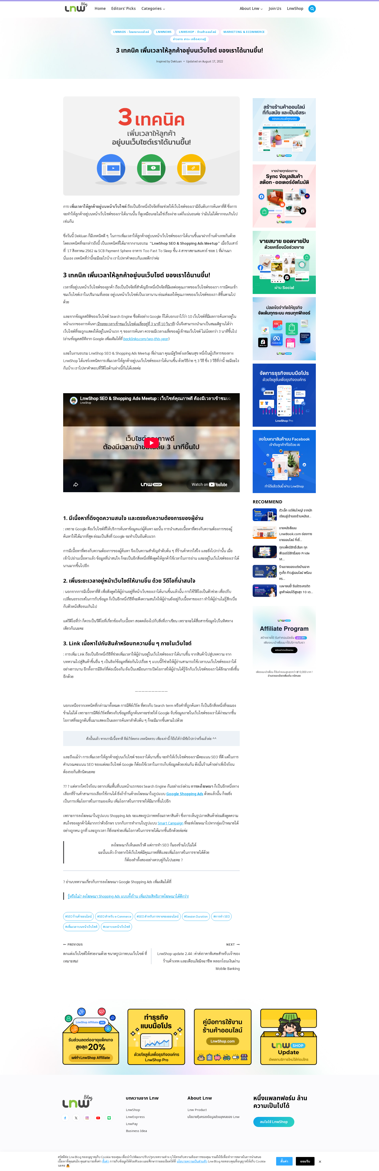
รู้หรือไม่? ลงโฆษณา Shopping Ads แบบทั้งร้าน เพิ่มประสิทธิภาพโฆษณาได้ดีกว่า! (128, 896)
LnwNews (164, 32)
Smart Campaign (170, 823)
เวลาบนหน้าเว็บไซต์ (116, 927)
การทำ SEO (221, 916)
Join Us (275, 9)
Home (100, 9)
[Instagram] (87, 1118)
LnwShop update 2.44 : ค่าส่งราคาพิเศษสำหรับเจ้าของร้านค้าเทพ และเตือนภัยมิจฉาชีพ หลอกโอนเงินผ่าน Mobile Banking (198, 956)
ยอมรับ (305, 1161)
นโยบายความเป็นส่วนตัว (192, 1161)
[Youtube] (98, 1118)
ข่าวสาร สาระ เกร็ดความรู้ (189, 39)
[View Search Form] (312, 8)
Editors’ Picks (123, 9)
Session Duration (196, 916)
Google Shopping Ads (184, 793)
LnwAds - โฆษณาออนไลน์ (131, 32)
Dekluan (176, 61)
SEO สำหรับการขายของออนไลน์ (158, 916)
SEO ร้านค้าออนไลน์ (78, 916)
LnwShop (295, 9)
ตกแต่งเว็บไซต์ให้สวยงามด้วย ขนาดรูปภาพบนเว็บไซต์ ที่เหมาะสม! (105, 952)
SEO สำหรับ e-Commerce (114, 916)
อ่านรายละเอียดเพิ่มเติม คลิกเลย (284, 676)
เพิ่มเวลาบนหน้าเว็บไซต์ (81, 927)
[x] (76, 1118)
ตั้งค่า (105, 1161)
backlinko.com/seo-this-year (145, 338)
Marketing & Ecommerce (244, 32)
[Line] (109, 1118)
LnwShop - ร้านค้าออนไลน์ (197, 32)
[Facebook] (65, 1118)
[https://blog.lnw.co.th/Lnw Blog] (76, 9)
